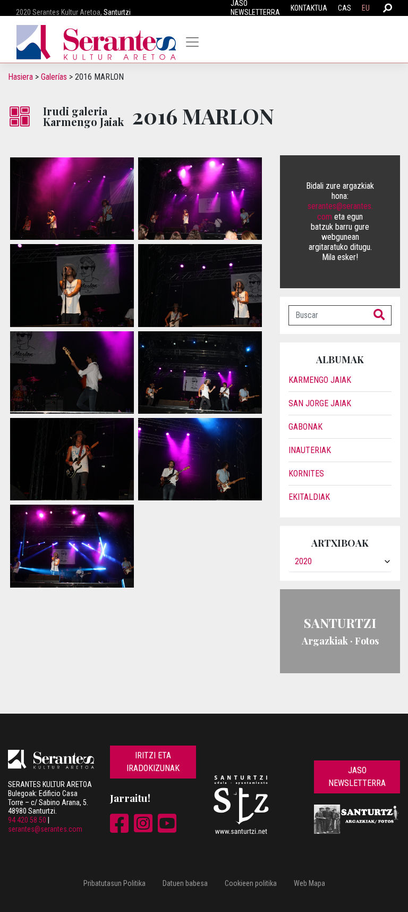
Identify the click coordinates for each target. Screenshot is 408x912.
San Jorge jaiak (319, 403)
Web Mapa (309, 883)
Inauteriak (309, 450)
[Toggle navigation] (192, 42)
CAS (344, 8)
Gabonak (305, 427)
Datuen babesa (185, 883)
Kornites (306, 473)
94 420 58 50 (27, 820)
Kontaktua (309, 8)
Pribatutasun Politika (114, 883)
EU (366, 8)
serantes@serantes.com (45, 829)
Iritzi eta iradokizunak (153, 761)
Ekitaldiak (309, 497)
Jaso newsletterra (357, 776)
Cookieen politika (251, 883)
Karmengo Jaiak (319, 380)
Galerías (54, 77)
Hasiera (20, 77)
